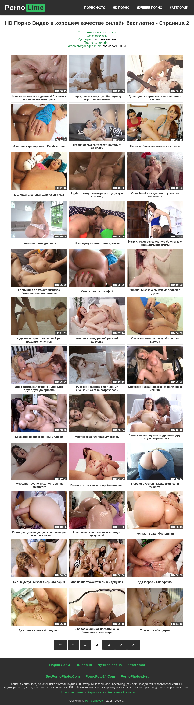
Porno (24, 8)
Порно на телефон (97, 42)
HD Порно (121, 7)
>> (133, 644)
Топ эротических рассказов (97, 32)
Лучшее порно (110, 665)
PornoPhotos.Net (135, 676)
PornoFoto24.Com (100, 676)
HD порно (84, 665)
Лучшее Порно (149, 7)
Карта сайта (96, 692)
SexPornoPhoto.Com (63, 676)
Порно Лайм (59, 665)
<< (60, 644)
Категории (179, 7)
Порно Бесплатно (71, 692)
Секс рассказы (97, 35)
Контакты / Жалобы (121, 692)
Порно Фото (94, 7)
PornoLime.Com (95, 700)
